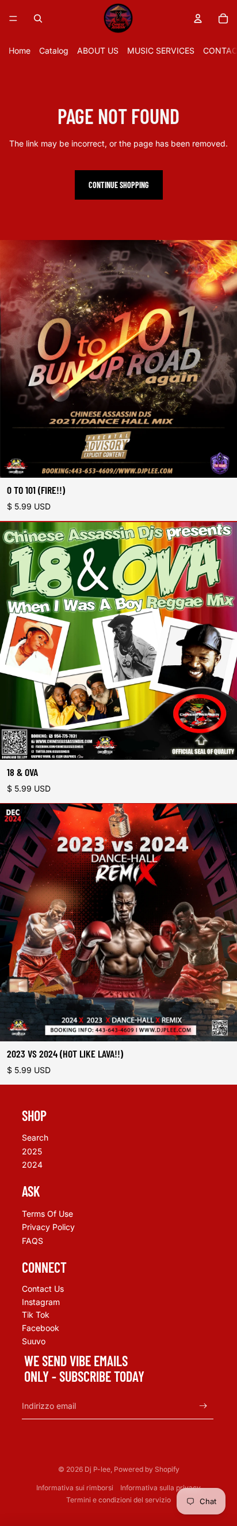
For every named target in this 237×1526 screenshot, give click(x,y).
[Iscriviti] (203, 1406)
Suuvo (33, 1341)
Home (19, 50)
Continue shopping (119, 185)
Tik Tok (35, 1314)
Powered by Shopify (146, 1469)
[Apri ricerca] (38, 18)
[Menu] (13, 18)
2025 (32, 1151)
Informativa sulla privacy (160, 1487)
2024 (32, 1164)
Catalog (53, 50)
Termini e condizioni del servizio (118, 1499)
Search (35, 1137)
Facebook (40, 1328)
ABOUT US (97, 50)
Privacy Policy (48, 1227)
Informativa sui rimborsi (74, 1487)
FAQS (32, 1241)
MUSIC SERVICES (160, 50)
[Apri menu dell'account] (198, 18)
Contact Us (43, 1288)
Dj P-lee (97, 1469)
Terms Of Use (47, 1213)
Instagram (41, 1302)
